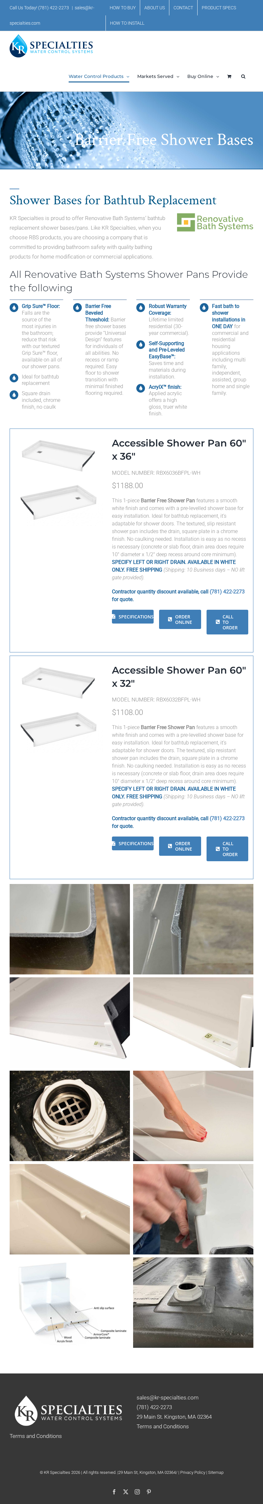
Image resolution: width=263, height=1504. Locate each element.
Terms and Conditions (163, 1426)
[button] (243, 76)
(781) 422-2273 (53, 7)
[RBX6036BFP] (59, 436)
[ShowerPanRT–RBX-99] (59, 482)
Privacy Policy (193, 1472)
